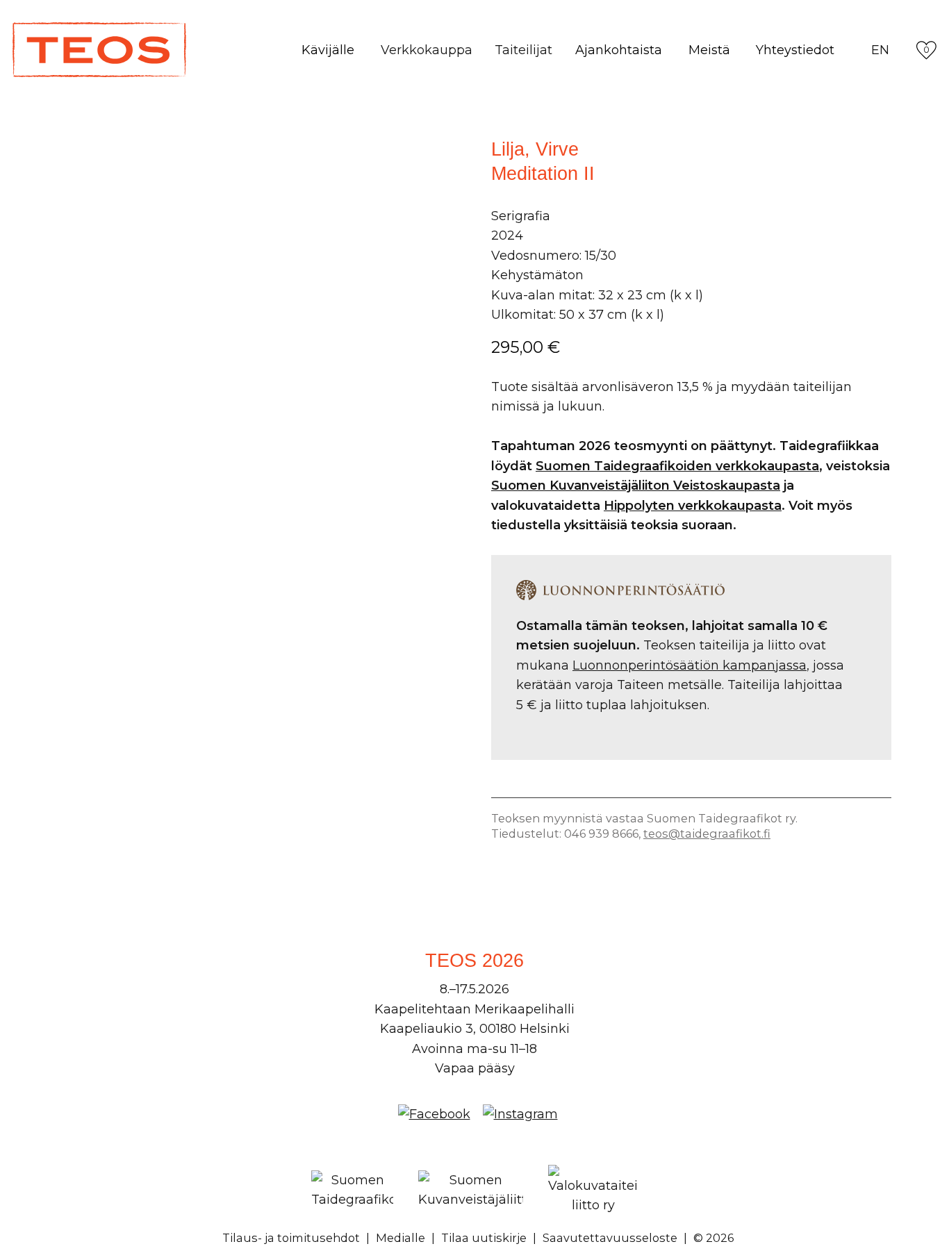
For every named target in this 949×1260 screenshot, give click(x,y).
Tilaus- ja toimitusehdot (291, 1238)
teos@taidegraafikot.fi (706, 833)
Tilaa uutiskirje (484, 1238)
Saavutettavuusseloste (610, 1238)
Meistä (709, 50)
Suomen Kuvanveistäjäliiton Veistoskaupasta (635, 485)
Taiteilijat (523, 50)
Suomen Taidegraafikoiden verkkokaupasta (677, 466)
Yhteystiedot (795, 50)
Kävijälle (328, 50)
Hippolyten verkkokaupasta (693, 505)
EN (880, 50)
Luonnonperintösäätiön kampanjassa (689, 665)
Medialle (400, 1238)
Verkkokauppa (426, 50)
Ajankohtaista (618, 50)
